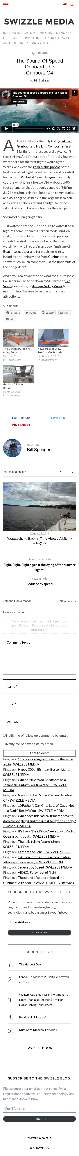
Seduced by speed (40, 581)
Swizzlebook (39, 1048)
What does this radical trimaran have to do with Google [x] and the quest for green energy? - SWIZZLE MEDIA (39, 821)
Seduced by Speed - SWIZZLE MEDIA (45, 867)
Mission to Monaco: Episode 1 (38, 1029)
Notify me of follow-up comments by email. (37, 735)
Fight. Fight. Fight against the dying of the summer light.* (39, 565)
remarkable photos (46, 167)
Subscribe (39, 932)
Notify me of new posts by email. (30, 744)
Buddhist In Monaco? (32, 1017)
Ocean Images (45, 177)
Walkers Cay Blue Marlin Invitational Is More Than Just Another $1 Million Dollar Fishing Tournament (43, 999)
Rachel (26, 177)
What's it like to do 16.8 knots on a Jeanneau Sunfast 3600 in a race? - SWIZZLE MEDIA (35, 785)
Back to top (37, 1148)
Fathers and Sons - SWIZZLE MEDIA (44, 852)
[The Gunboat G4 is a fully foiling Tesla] (18, 338)
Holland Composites (50, 146)
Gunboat (54, 257)
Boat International (16, 251)
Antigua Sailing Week (47, 286)
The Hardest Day (30, 964)
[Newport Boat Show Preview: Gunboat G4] (53, 338)
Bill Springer (41, 80)
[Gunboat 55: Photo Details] (18, 374)
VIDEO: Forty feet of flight (37, 872)
